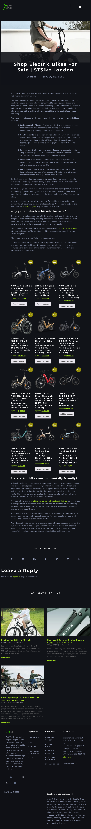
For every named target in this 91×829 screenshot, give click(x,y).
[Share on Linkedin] (34, 559)
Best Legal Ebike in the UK (16, 640)
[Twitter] (15, 776)
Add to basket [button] (18, 361)
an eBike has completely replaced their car (49, 501)
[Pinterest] (6, 782)
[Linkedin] (19, 776)
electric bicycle (29, 206)
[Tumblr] (15, 782)
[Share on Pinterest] (56, 559)
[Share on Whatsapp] (79, 559)
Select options (18, 304)
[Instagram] (23, 776)
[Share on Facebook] (11, 559)
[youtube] (10, 776)
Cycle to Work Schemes (68, 228)
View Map (67, 757)
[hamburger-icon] (73, 5)
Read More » (5, 657)
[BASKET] (80, 6)
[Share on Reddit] (45, 559)
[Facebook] (6, 776)
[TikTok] (10, 782)
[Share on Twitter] (23, 559)
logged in (16, 577)
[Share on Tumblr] (68, 559)
